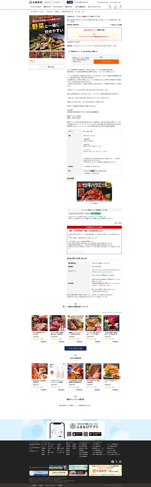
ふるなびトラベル (116, 2)
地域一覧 (68, 444)
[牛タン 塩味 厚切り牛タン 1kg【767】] (40, 323)
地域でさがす (47, 6)
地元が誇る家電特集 (83, 452)
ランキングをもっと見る (75, 348)
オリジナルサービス (95, 6)
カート (120, 7)
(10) (59, 387)
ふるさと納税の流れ (96, 446)
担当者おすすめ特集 (83, 448)
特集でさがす (68, 6)
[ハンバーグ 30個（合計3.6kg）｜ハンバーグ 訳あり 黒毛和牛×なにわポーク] (93, 323)
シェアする (119, 223)
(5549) (78, 339)
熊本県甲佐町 (108, 336)
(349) (95, 387)
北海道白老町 (54, 384)
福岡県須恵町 (108, 384)
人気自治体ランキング (34, 451)
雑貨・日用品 (51, 452)
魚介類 (43, 452)
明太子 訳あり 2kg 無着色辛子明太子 (39, 381)
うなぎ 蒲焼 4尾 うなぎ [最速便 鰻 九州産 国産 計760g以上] (75, 381)
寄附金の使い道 (110, 448)
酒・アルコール (51, 444)
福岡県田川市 (36, 384)
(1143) (77, 387)
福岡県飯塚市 (72, 336)
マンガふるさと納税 (111, 450)
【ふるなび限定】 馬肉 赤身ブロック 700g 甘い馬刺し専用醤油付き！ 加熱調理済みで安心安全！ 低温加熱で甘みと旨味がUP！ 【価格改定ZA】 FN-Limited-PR (111, 333)
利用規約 (41, 485)
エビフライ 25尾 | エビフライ (111, 381)
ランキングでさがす (36, 6)
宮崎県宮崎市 (72, 384)
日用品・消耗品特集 (83, 454)
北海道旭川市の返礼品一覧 (67, 11)
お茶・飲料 (50, 446)
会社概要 (34, 485)
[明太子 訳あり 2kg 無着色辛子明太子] (40, 371)
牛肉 (83, 11)
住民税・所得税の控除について (98, 454)
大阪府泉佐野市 (54, 336)
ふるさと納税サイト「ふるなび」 (37, 11)
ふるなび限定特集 (83, 456)
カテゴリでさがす (58, 6)
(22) (113, 387)
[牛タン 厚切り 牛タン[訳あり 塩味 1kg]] (93, 371)
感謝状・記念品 (60, 448)
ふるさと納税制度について (97, 450)
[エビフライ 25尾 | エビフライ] (111, 371)
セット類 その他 (60, 452)
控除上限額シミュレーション (98, 448)
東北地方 (68, 448)
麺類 (49, 450)
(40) (95, 339)
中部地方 (68, 452)
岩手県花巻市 (36, 336)
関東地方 (68, 450)
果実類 (43, 450)
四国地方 (74, 446)
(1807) (41, 339)
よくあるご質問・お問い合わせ (81, 2)
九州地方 (74, 448)
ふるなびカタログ (104, 2)
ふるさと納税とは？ (96, 444)
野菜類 (43, 454)
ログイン (110, 7)
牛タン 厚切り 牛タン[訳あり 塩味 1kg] (93, 381)
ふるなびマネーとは (72, 42)
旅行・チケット (60, 450)
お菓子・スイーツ (51, 448)
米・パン (43, 446)
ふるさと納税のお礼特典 (112, 446)
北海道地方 (57, 11)
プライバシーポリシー (50, 485)
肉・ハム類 (77, 11)
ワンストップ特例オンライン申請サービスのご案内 (92, 218)
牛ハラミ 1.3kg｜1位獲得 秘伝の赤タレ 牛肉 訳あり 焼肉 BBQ (57, 333)
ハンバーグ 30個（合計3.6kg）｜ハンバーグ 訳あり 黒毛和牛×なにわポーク (93, 333)
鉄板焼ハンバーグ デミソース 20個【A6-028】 (75, 333)
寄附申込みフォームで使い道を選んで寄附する (84, 51)
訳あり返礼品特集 (83, 446)
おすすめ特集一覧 (83, 444)
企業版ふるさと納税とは (112, 452)
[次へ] (119, 377)
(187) (113, 339)
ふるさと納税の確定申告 (97, 452)
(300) (41, 387)
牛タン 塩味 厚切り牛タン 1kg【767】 (39, 333)
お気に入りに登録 (117, 25)
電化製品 (43, 448)
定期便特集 (81, 450)
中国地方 (74, 444)
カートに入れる (106, 61)
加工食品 (59, 444)
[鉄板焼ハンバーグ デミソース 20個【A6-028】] (75, 323)
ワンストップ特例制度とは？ (113, 444)
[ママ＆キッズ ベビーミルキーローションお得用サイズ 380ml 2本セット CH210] (58, 371)
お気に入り (115, 7)
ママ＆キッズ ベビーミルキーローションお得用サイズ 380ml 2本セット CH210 (57, 381)
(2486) (60, 339)
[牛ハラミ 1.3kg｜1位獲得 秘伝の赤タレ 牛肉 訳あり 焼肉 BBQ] (58, 323)
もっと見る (94, 203)
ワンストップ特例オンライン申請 (84, 16)
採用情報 (60, 485)
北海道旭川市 (71, 16)
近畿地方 (68, 454)
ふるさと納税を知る (80, 6)
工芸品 (58, 446)
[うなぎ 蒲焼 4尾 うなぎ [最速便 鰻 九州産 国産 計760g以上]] (75, 371)
